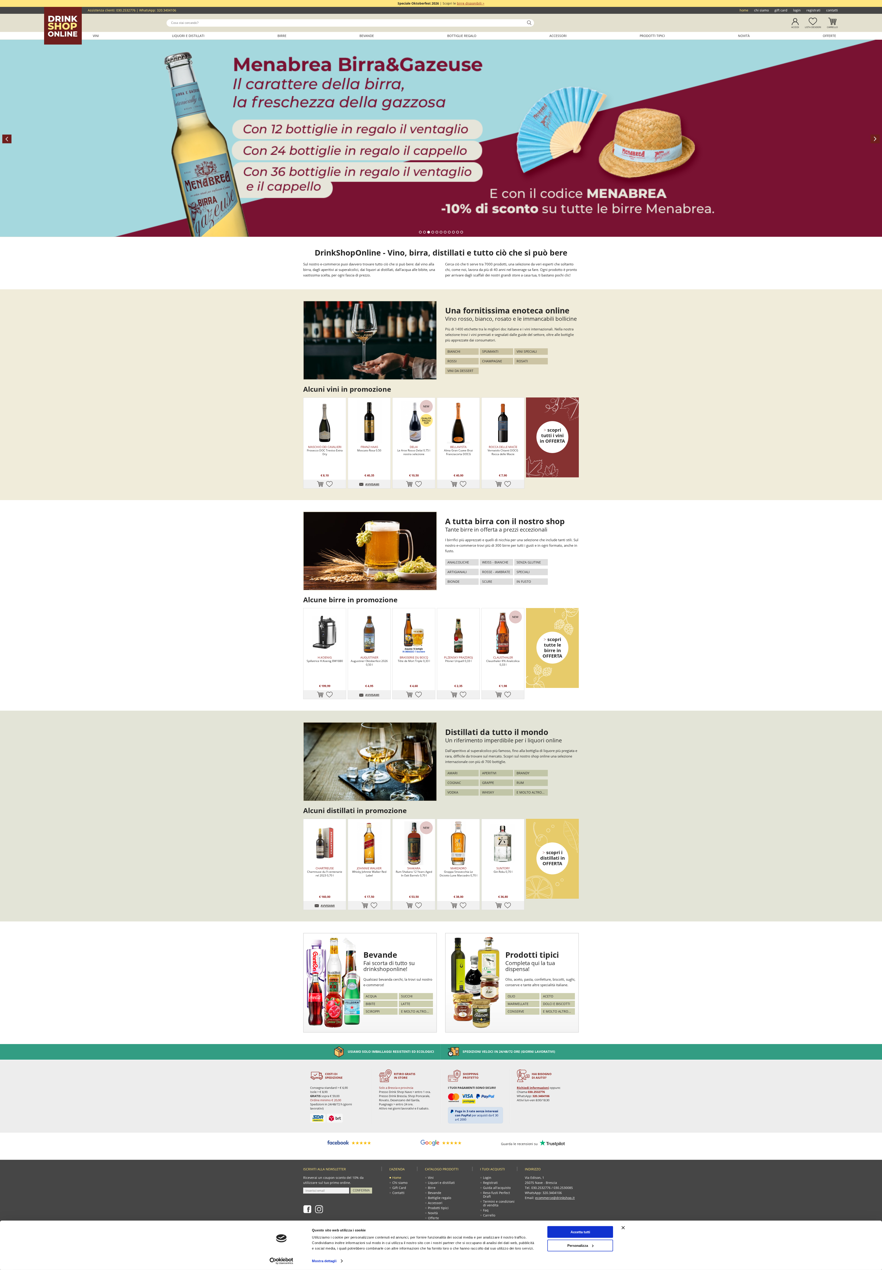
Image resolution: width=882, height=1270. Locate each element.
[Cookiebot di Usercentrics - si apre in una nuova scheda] (281, 1261)
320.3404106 (166, 10)
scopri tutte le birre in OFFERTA (552, 647)
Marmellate (518, 1004)
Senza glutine (529, 562)
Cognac (454, 782)
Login (797, 10)
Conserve (516, 1011)
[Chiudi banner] (623, 1227)
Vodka (452, 792)
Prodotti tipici (652, 36)
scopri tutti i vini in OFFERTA (552, 435)
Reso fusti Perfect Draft (496, 1195)
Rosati (522, 361)
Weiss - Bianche (495, 562)
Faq (486, 1210)
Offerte (829, 36)
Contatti (832, 10)
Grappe (488, 782)
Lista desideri (813, 27)
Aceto (548, 996)
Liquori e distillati (188, 36)
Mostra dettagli (324, 1261)
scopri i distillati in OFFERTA (552, 858)
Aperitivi (489, 773)
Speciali (523, 572)
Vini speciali (527, 351)
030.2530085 (563, 1188)
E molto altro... (531, 792)
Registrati (813, 10)
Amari (452, 773)
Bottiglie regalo (461, 36)
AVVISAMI (372, 484)
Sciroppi (373, 1011)
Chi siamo (761, 10)
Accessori (558, 36)
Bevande (366, 36)
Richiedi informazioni (533, 1088)
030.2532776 (126, 10)
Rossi (452, 361)
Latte (405, 1004)
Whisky (488, 792)
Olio (511, 996)
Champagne (492, 361)
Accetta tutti (580, 1232)
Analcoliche (458, 562)
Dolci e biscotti (556, 1004)
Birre (281, 36)
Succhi (407, 996)
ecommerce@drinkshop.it (555, 1198)
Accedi (795, 27)
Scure (487, 581)
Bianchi (453, 351)
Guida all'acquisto (497, 1188)
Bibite (370, 1004)
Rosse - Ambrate (496, 572)
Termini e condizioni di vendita (498, 1203)
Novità (744, 36)
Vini (96, 36)
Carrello (832, 27)
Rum (520, 782)
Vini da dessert (460, 371)
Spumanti (490, 351)
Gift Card (781, 10)
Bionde (453, 581)
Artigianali (457, 572)
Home (744, 10)
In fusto (524, 581)
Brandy (523, 773)
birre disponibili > (470, 3)
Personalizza (577, 1245)
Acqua (371, 996)
